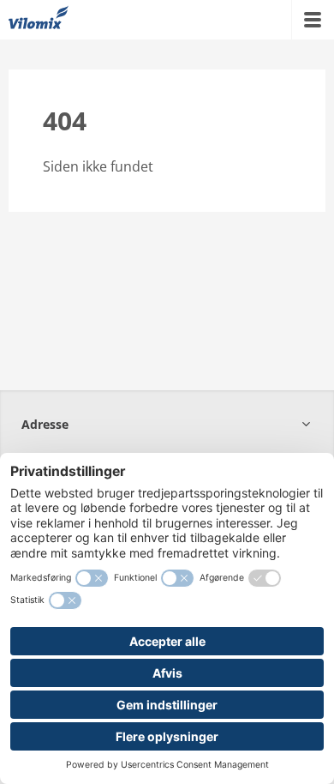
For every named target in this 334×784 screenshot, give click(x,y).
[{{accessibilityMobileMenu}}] (312, 19)
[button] (167, 424)
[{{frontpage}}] (39, 19)
